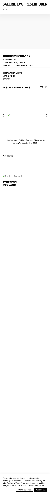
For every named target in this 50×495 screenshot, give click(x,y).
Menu (5, 9)
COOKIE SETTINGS (24, 490)
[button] (4, 115)
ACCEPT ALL (40, 490)
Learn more (9, 76)
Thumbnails (46, 87)
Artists (6, 79)
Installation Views (12, 73)
